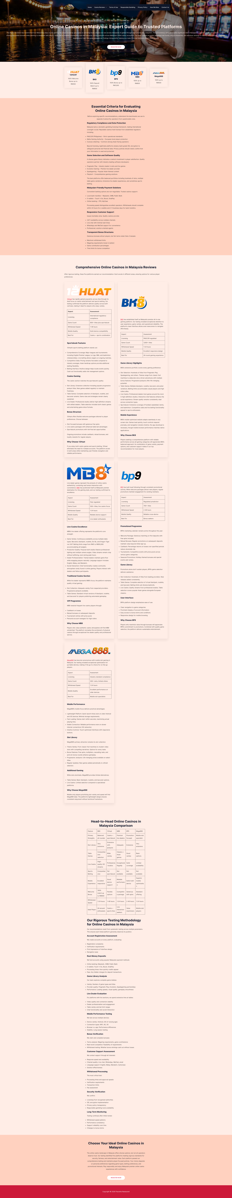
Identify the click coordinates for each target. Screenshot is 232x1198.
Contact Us (165, 7)
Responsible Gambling (128, 7)
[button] (105, 7)
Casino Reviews (99, 7)
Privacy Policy (142, 7)
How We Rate (154, 7)
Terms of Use (113, 7)
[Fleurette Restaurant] (69, 7)
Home (90, 7)
